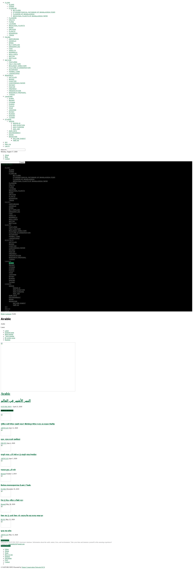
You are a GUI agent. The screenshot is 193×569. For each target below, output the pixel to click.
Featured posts (9, 332)
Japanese (12, 110)
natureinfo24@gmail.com (16, 544)
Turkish (12, 117)
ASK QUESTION (19, 125)
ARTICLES (13, 77)
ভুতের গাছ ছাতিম (6, 531)
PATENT (12, 85)
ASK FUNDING (18, 127)
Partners (7, 556)
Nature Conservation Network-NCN (33, 567)
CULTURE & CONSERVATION (20, 68)
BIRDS (11, 43)
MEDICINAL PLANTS (17, 26)
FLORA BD (13, 8)
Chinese (12, 102)
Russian (12, 114)
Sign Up (8, 144)
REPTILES (12, 58)
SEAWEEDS (13, 33)
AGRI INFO (13, 131)
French (11, 106)
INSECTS (12, 50)
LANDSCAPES (14, 73)
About (7, 155)
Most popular (9, 334)
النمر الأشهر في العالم (16, 401)
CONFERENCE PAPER (17, 83)
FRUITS (12, 20)
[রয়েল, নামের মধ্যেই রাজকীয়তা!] (6, 435)
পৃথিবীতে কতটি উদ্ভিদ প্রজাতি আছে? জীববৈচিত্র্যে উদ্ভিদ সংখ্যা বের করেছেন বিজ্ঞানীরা (28, 424)
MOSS (11, 27)
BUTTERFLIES (14, 45)
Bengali (11, 100)
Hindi (11, 108)
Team (6, 553)
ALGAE (11, 4)
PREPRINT (13, 89)
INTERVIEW (13, 70)
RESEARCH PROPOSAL (17, 93)
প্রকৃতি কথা (16, 140)
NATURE (8, 60)
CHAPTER (12, 81)
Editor (7, 549)
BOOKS (11, 79)
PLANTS (12, 31)
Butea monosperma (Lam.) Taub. (16, 485)
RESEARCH (9, 75)
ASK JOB (16, 129)
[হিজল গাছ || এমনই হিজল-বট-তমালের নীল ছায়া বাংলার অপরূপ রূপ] (6, 512)
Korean (11, 112)
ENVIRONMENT (15, 133)
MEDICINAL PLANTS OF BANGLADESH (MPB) (30, 16)
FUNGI (11, 22)
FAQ (6, 560)
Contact (7, 159)
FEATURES (13, 62)
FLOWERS (12, 18)
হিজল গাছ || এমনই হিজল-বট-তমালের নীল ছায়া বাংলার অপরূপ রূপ (22, 516)
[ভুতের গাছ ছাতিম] (6, 527)
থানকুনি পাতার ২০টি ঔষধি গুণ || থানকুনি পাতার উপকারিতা (18, 455)
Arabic (11, 98)
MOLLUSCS (13, 54)
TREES (11, 35)
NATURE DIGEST (19, 138)
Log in (7, 146)
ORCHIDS (12, 29)
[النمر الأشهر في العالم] (38, 391)
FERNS (11, 6)
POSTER (12, 87)
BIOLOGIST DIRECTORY (18, 66)
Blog (6, 157)
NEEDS (11, 121)
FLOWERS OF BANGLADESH (23, 14)
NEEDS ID (16, 123)
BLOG (3, 519)
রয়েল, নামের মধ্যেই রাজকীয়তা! (10, 439)
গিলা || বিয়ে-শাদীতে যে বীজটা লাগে (12, 500)
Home (3, 314)
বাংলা (6, 142)
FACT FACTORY (15, 64)
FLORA (7, 3)
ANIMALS (12, 41)
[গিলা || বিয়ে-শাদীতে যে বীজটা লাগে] (6, 496)
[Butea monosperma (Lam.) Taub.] (6, 481)
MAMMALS (13, 52)
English (11, 104)
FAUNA (7, 37)
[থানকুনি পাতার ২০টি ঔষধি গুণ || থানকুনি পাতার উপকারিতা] (6, 451)
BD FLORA (17, 10)
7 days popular (9, 336)
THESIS (12, 94)
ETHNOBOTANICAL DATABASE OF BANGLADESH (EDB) (34, 12)
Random (7, 340)
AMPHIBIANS (14, 39)
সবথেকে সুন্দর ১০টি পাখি (8, 470)
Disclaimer (8, 558)
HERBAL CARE (14, 71)
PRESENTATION (15, 91)
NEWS (11, 135)
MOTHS (12, 56)
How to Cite (9, 555)
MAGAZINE (13, 137)
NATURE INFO (6, 406)
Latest (7, 331)
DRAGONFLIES (14, 47)
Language (8, 96)
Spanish (12, 115)
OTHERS (8, 119)
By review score (10, 338)
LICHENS (12, 24)
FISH (11, 48)
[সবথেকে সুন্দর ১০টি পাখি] (6, 466)
